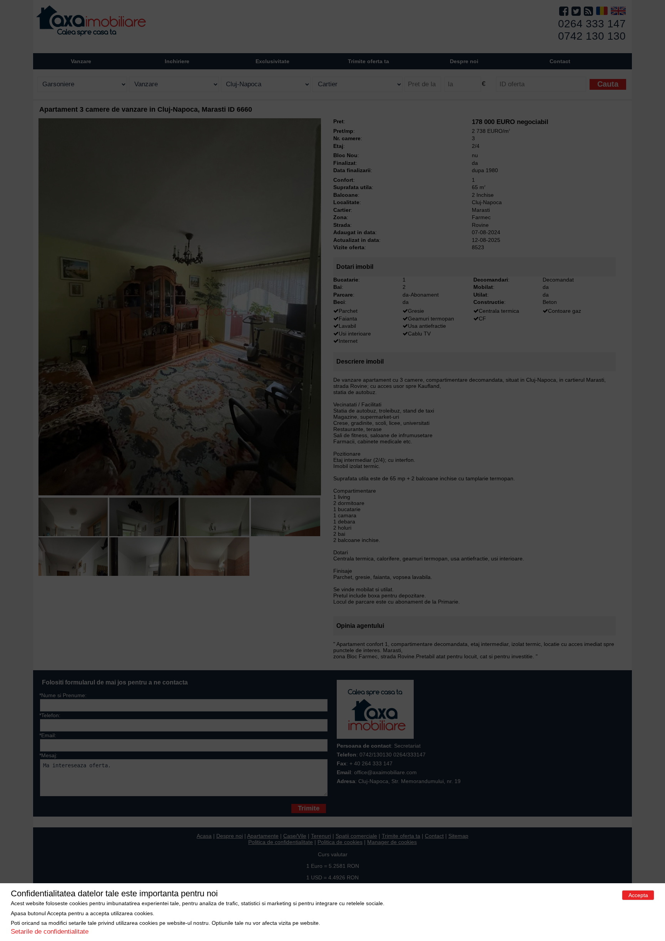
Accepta (638, 895)
